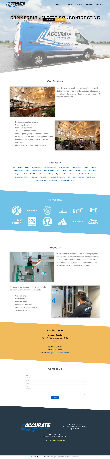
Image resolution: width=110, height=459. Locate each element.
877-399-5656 (56, 350)
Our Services (68, 4)
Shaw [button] (65, 174)
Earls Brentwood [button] (49, 170)
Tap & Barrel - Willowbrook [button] (76, 177)
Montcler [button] (42, 174)
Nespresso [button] (18, 174)
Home (58, 4)
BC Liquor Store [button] (36, 167)
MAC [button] (25, 174)
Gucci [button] (64, 170)
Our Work (79, 4)
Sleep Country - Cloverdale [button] (86, 174)
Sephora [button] (58, 174)
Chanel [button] (86, 167)
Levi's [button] (84, 170)
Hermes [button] (77, 170)
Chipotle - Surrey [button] (18, 170)
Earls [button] (27, 170)
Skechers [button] (73, 174)
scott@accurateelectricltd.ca (57, 353)
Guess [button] (70, 170)
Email (26, 380)
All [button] (14, 167)
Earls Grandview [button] (36, 170)
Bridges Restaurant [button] (50, 167)
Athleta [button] (27, 167)
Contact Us (99, 4)
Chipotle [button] (93, 167)
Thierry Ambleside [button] (40, 180)
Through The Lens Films (58, 440)
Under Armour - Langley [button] (68, 180)
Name (26, 375)
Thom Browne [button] (91, 177)
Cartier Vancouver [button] (64, 167)
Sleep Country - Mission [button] (21, 177)
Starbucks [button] (34, 177)
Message (27, 386)
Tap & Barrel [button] (43, 177)
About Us (89, 4)
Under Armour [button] (53, 180)
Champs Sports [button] (76, 167)
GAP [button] (58, 170)
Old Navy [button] (50, 174)
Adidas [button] (20, 167)
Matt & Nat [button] (33, 174)
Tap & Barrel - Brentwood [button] (57, 177)
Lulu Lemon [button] (92, 170)
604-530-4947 (56, 347)
